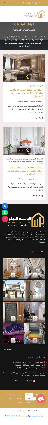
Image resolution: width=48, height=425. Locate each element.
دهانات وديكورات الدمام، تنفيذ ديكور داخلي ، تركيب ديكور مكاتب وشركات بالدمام (25, 171)
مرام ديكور (33, 101)
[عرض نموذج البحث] (4, 3)
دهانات (32, 161)
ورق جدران (9, 399)
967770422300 (11, 416)
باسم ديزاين (33, 179)
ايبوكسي (25, 159)
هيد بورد (29, 395)
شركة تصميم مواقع (34, 416)
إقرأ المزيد (38, 118)
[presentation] (24, 68)
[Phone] (5, 206)
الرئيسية (32, 30)
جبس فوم (39, 161)
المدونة (25, 30)
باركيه (21, 395)
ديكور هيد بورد (31, 86)
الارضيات (40, 159)
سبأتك (21, 416)
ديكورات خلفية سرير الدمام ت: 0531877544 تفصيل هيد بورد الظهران (26, 93)
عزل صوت (16, 161)
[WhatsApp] (5, 212)
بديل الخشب (18, 159)
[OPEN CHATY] (41, 399)
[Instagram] (5, 219)
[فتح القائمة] (5, 13)
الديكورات (17, 30)
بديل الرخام (9, 159)
